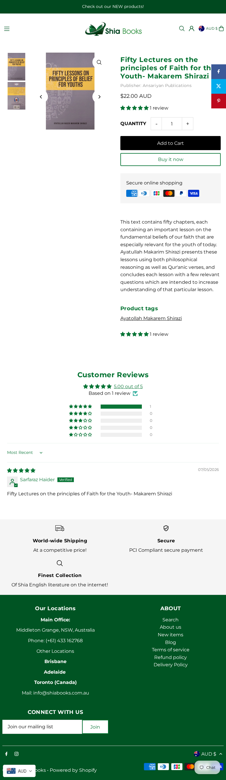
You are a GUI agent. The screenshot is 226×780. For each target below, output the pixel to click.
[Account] (191, 28)
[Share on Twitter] (218, 86)
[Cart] (221, 28)
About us (170, 627)
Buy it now (170, 159)
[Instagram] (16, 754)
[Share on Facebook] (218, 71)
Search (170, 620)
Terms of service (171, 649)
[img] (21, 470)
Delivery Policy (171, 664)
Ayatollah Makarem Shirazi (151, 318)
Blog (170, 642)
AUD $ (211, 28)
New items (170, 635)
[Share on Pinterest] (218, 101)
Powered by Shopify (73, 770)
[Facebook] (6, 754)
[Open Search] (182, 28)
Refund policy (170, 657)
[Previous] (41, 96)
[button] (135, 108)
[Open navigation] (40, 28)
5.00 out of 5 (128, 386)
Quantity (133, 123)
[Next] (99, 96)
